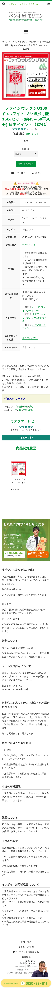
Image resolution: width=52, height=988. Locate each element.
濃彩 (31, 406)
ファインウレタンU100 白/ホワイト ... (18, 482)
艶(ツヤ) (25, 149)
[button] (19, 129)
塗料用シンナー (30, 337)
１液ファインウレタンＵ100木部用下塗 (34, 317)
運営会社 (26, 956)
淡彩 (21, 406)
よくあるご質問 (26, 947)
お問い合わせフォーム (37, 554)
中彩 (26, 406)
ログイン (12, 4)
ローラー (37, 245)
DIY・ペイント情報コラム (26, 952)
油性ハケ (26, 245)
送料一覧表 (26, 942)
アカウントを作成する (29, 4)
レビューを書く (26, 437)
